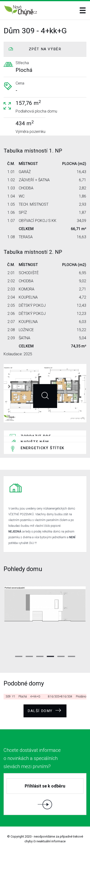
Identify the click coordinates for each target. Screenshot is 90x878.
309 (8, 696)
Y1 (13, 696)
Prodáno (81, 696)
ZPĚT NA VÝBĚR (45, 49)
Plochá (22, 696)
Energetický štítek (42, 448)
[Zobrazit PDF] (45, 396)
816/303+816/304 (60, 696)
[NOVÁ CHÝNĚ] (20, 10)
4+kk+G (35, 696)
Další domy (41, 711)
